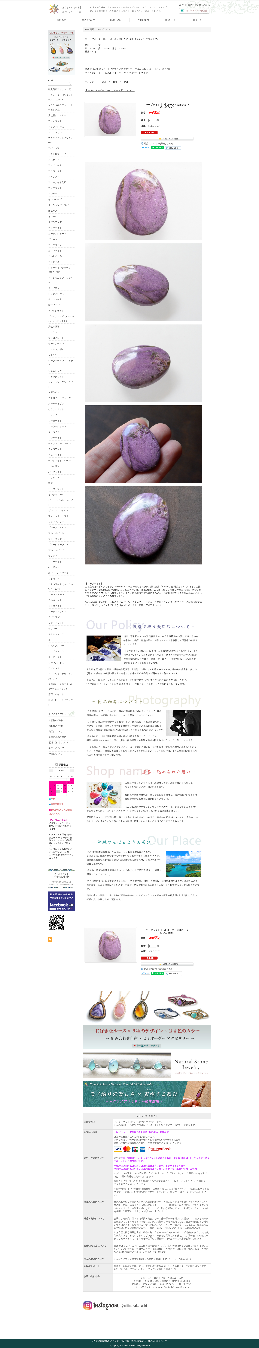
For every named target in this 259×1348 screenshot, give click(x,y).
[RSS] (50, 939)
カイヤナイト (55, 228)
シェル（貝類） (56, 349)
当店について (88, 20)
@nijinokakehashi (134, 1305)
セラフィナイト (56, 409)
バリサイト (54, 477)
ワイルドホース (56, 668)
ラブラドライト (56, 623)
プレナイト (54, 556)
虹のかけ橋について (157, 1341)
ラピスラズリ (55, 617)
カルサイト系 (55, 256)
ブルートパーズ (56, 550)
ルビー (51, 640)
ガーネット (54, 239)
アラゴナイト (55, 171)
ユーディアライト (57, 611)
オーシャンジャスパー (59, 205)
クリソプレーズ (56, 293)
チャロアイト (55, 449)
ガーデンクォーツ (57, 233)
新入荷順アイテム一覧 (59, 89)
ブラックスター (56, 522)
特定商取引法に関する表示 (133, 1341)
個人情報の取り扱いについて (105, 1341)
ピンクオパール (56, 494)
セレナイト (54, 415)
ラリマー (52, 628)
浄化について (55, 753)
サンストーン (55, 332)
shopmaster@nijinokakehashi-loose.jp (171, 1287)
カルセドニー (55, 262)
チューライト (55, 455)
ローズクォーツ (56, 651)
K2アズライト (55, 305)
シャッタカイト (56, 376)
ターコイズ (54, 432)
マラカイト (54, 578)
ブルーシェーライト (58, 544)
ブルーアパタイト (57, 527)
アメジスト (54, 177)
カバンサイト (55, 250)
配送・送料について (59, 742)
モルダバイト (55, 606)
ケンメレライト (56, 311)
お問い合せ (170, 20)
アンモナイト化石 (57, 182)
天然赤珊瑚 (54, 326)
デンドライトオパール (59, 460)
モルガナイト (55, 600)
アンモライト (55, 188)
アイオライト (55, 121)
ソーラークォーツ (57, 426)
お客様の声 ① (56, 726)
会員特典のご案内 (58, 737)
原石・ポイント (56, 694)
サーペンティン (56, 343)
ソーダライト (55, 421)
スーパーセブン (56, 404)
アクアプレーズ (56, 127)
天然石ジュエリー (57, 115)
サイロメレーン (56, 338)
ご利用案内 (187, 5)
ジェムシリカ (55, 371)
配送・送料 (116, 20)
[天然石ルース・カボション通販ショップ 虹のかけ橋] (67, 9)
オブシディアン (56, 222)
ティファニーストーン (59, 443)
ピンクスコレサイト (58, 510)
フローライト (55, 561)
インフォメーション (58, 713)
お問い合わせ (203, 5)
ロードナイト (55, 657)
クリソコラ (54, 288)
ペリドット (54, 567)
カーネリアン (55, 245)
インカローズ (55, 199)
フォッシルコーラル (58, 516)
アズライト (54, 160)
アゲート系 (54, 148)
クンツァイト (55, 299)
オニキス (52, 211)
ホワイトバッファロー (59, 573)
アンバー (52, 194)
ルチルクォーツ (56, 634)
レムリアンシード (57, 645)
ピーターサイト (56, 489)
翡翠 (50, 483)
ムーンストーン (56, 594)
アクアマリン (55, 132)
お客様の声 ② (56, 720)
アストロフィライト (58, 154)
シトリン (52, 355)
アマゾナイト (55, 165)
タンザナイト (55, 438)
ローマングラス (56, 663)
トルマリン (54, 466)
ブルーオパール (56, 533)
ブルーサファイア (57, 539)
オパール (52, 216)
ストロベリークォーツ (59, 398)
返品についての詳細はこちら (158, 143)
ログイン (197, 20)
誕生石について (56, 748)
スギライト (54, 392)
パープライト (103, 29)
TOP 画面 (61, 20)
